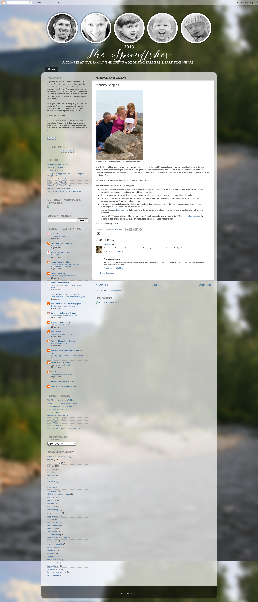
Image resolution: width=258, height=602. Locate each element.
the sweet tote (122, 210)
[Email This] (127, 229)
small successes (53, 516)
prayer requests (53, 513)
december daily (53, 535)
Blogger (134, 594)
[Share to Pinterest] (140, 229)
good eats (51, 506)
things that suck (53, 560)
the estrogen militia (55, 544)
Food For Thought (54, 422)
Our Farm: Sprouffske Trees (58, 188)
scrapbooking (52, 510)
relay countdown (54, 525)
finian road (51, 550)
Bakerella (55, 234)
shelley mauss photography (58, 494)
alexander (51, 556)
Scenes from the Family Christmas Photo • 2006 (66, 428)
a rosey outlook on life (60, 322)
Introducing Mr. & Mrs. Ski (57, 410)
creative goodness (54, 547)
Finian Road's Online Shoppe (59, 185)
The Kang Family (58, 372)
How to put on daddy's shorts (62, 334)
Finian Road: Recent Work (58, 179)
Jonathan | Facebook (56, 167)
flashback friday (53, 569)
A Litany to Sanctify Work (57, 419)
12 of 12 (50, 519)
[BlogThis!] (130, 229)
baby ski (50, 466)
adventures (52, 482)
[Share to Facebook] (137, 229)
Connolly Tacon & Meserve (58, 164)
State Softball (56, 246)
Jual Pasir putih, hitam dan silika (63, 276)
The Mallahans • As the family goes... (67, 304)
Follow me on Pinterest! (56, 182)
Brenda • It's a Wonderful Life (63, 386)
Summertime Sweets (58, 236)
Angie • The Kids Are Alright (63, 381)
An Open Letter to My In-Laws (59, 406)
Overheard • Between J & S (58, 416)
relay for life (52, 475)
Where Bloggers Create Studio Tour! (64, 315)
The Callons (56, 332)
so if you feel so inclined (191, 216)
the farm (50, 469)
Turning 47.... (56, 255)
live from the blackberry (56, 572)
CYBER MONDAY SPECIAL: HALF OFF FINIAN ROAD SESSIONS (66, 265)
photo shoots (52, 522)
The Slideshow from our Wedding (60, 400)
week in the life (53, 563)
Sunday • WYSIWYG (59, 273)
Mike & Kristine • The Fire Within (65, 294)
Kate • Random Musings (61, 283)
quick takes (52, 497)
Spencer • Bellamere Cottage (63, 313)
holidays (50, 503)
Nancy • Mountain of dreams (63, 341)
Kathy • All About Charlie (61, 252)
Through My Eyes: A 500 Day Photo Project (64, 191)
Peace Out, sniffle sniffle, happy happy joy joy (68, 297)
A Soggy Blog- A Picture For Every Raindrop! (67, 356)
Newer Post (102, 284)
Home (51, 69)
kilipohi (107, 244)
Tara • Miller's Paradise (61, 363)
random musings (54, 463)
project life (51, 553)
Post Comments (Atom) (116, 290)
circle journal (52, 532)
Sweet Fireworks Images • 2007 (60, 425)
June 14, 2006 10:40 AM (114, 268)
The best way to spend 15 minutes (64, 306)
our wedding (52, 491)
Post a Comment (107, 273)
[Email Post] (98, 233)
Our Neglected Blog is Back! (61, 374)
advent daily (52, 541)
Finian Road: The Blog (60, 262)
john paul (51, 500)
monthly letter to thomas (57, 538)
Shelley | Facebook (55, 170)
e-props (50, 478)
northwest (51, 488)
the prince (51, 472)
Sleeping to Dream (54, 412)
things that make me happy (58, 457)
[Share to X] (134, 229)
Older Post (205, 284)
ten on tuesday (53, 575)
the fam (50, 460)
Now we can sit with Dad (60, 365)
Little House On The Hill (60, 325)
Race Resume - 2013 (59, 343)
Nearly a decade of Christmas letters (62, 403)
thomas (50, 485)
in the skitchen (53, 566)
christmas (51, 528)
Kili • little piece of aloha (61, 243)
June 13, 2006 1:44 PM (113, 251)
